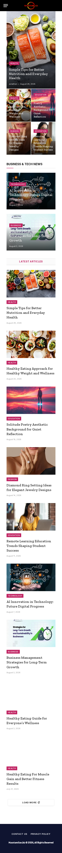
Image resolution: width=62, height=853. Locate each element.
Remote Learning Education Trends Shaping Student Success (43, 143)
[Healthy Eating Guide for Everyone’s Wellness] (31, 694)
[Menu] (5, 5)
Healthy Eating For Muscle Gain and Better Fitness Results (28, 779)
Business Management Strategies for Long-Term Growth (29, 236)
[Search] (57, 5)
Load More (29, 802)
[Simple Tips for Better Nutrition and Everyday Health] (31, 50)
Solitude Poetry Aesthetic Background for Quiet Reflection (43, 108)
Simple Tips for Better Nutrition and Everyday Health (28, 73)
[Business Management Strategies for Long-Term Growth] (31, 633)
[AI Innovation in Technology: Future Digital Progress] (31, 577)
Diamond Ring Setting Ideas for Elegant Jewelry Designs (18, 143)
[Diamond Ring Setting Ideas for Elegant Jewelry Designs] (31, 461)
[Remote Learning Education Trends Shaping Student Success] (31, 517)
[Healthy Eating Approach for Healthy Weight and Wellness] (31, 344)
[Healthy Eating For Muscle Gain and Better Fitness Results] (31, 750)
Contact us (19, 834)
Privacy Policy (40, 834)
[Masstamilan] (31, 5)
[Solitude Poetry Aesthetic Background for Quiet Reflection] (31, 400)
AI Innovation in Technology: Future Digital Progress (31, 194)
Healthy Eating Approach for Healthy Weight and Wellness (18, 110)
